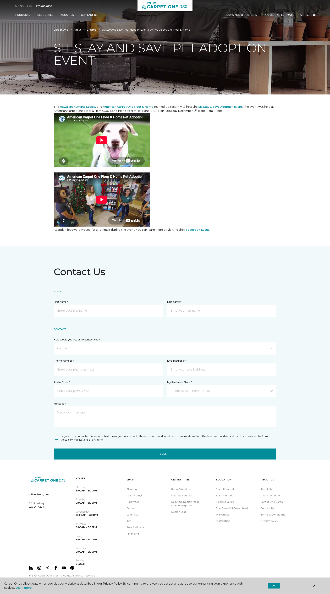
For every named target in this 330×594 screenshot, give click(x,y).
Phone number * (64, 361)
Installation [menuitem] (223, 521)
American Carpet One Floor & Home (128, 106)
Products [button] (22, 14)
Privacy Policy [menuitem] (269, 521)
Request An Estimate (279, 14)
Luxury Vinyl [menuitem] (134, 495)
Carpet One (61, 29)
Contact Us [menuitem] (89, 14)
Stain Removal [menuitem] (225, 489)
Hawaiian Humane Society (78, 106)
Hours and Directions (241, 14)
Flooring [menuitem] (131, 489)
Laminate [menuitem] (132, 514)
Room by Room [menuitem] (270, 495)
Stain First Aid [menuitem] (224, 495)
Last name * (174, 302)
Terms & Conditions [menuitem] (273, 514)
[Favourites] (308, 15)
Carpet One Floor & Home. (54, 575)
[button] (301, 15)
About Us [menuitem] (266, 489)
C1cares (91, 29)
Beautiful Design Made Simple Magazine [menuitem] (185, 503)
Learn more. (23, 587)
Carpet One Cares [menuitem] (272, 501)
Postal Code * (62, 382)
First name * (61, 302)
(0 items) (314, 15)
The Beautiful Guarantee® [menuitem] (232, 508)
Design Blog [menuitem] (178, 511)
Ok (273, 585)
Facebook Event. (198, 229)
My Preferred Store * (179, 382)
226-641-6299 (44, 6)
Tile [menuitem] (128, 521)
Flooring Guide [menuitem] (225, 501)
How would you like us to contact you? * (77, 339)
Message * (60, 403)
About (77, 29)
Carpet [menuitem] (130, 508)
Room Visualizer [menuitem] (181, 489)
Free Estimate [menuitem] (135, 527)
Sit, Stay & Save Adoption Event (220, 106)
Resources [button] (45, 14)
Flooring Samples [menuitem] (182, 495)
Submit (165, 453)
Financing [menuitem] (132, 533)
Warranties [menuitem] (222, 514)
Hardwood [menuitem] (132, 501)
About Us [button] (67, 14)
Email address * (176, 361)
